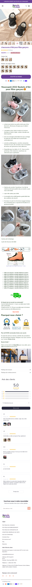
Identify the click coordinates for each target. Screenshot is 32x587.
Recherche (4, 544)
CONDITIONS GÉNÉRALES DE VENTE (10, 532)
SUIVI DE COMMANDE (7, 534)
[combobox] (28, 402)
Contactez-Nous (5, 537)
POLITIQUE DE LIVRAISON (8, 525)
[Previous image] (2, 25)
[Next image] (29, 25)
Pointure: (3, 63)
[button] (2, 6)
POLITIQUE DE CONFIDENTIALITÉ (10, 530)
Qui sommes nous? (6, 539)
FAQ (3, 541)
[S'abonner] (28, 508)
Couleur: (3, 56)
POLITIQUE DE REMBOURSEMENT (10, 527)
